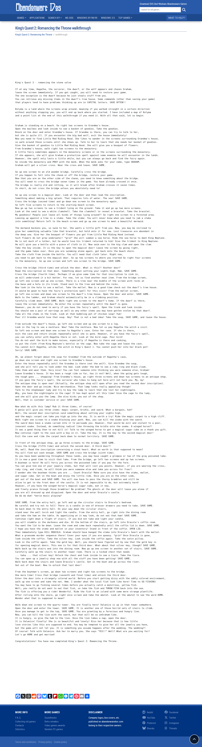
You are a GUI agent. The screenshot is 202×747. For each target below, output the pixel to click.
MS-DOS (69, 17)
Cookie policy (60, 741)
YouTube (151, 717)
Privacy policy (45, 741)
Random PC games (54, 729)
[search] (184, 10)
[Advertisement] (101, 60)
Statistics (20, 729)
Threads (173, 728)
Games (20, 17)
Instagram (174, 723)
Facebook (173, 712)
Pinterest (151, 723)
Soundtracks (51, 717)
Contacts (19, 725)
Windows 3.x (108, 17)
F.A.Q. (18, 717)
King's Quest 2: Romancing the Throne (33, 34)
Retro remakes (52, 721)
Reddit (150, 712)
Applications (37, 17)
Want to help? (176, 17)
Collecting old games (25, 721)
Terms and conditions (25, 741)
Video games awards (55, 725)
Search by (54, 17)
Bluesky (150, 728)
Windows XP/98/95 (87, 17)
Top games (124, 17)
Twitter (172, 717)
